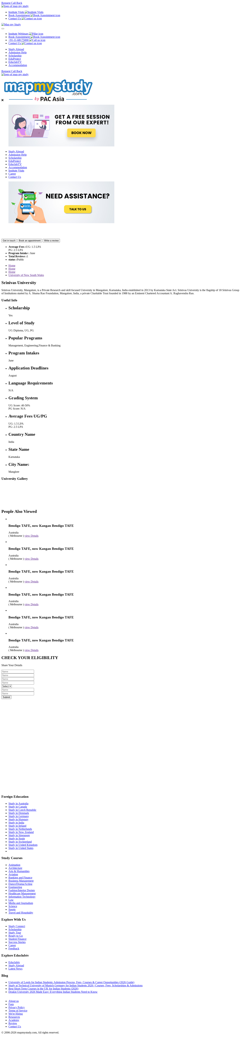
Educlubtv (14, 962)
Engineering (15, 887)
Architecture (15, 868)
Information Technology (21, 896)
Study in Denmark (18, 813)
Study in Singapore (19, 835)
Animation (14, 864)
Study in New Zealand (21, 832)
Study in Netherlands (20, 828)
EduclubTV (15, 61)
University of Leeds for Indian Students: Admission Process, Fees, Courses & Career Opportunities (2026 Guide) (71, 982)
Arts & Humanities (18, 871)
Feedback (13, 948)
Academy (13, 1020)
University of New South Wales (26, 275)
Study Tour (14, 932)
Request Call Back (11, 2)
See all (12, 995)
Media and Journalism (20, 903)
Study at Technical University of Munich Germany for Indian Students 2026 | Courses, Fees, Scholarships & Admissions (75, 985)
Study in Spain (16, 838)
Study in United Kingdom (22, 844)
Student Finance (17, 938)
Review (12, 1023)
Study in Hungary (18, 819)
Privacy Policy (16, 1007)
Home (11, 265)
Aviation (13, 874)
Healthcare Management (22, 893)
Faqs (11, 1004)
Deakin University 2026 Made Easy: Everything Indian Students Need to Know (53, 991)
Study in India (16, 822)
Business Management (21, 880)
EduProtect (14, 58)
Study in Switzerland (20, 841)
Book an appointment (30, 240)
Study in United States (20, 848)
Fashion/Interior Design (21, 890)
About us (13, 1001)
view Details (31, 535)
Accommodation (17, 65)
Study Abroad (16, 49)
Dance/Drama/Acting (20, 883)
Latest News (15, 968)
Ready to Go (15, 935)
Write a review (51, 240)
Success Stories (17, 942)
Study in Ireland (17, 825)
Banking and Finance (20, 877)
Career (12, 173)
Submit (6, 697)
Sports (12, 909)
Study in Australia (18, 803)
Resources (14, 1016)
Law (11, 899)
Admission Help (17, 52)
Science (12, 906)
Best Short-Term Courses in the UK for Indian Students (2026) (43, 988)
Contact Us (14, 176)
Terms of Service (17, 1010)
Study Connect (16, 926)
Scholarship (15, 55)
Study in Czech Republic (22, 809)
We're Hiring (15, 1013)
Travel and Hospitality (20, 912)
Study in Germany (18, 816)
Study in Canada (17, 806)
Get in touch (9, 240)
